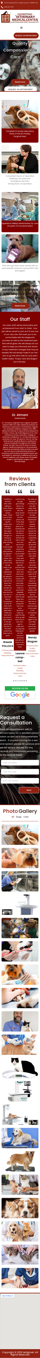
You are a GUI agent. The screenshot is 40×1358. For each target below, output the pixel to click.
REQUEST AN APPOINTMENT (20, 89)
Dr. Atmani (20, 415)
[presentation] (14, 681)
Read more (20, 82)
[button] (21, 27)
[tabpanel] (8, 583)
